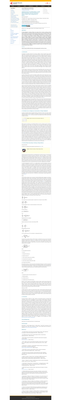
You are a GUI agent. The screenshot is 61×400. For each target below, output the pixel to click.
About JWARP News (13, 21)
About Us (42, 6)
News (37, 6)
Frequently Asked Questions (15, 22)
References (12, 43)
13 (41, 157)
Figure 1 (40, 146)
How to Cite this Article (46, 13)
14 (43, 181)
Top (10, 29)
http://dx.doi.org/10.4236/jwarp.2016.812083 (31, 327)
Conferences (31, 6)
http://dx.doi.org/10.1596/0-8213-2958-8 (27, 347)
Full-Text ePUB (45, 11)
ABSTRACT (12, 30)
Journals (18, 6)
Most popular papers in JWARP (15, 19)
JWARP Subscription (13, 17)
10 (43, 97)
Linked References (45, 12)
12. (22, 371)
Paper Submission (13, 16)
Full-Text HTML (45, 10)
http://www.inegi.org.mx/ (25, 339)
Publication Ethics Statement (15, 20)
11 (43, 118)
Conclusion (11, 39)
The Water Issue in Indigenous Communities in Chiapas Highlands (14, 34)
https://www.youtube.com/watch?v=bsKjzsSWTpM (28, 317)
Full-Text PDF (45, 9)
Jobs (48, 6)
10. (22, 363)
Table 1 (30, 114)
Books (25, 6)
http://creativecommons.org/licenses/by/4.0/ (27, 24)
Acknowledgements (13, 40)
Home (13, 6)
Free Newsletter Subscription (15, 18)
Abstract (44, 8)
